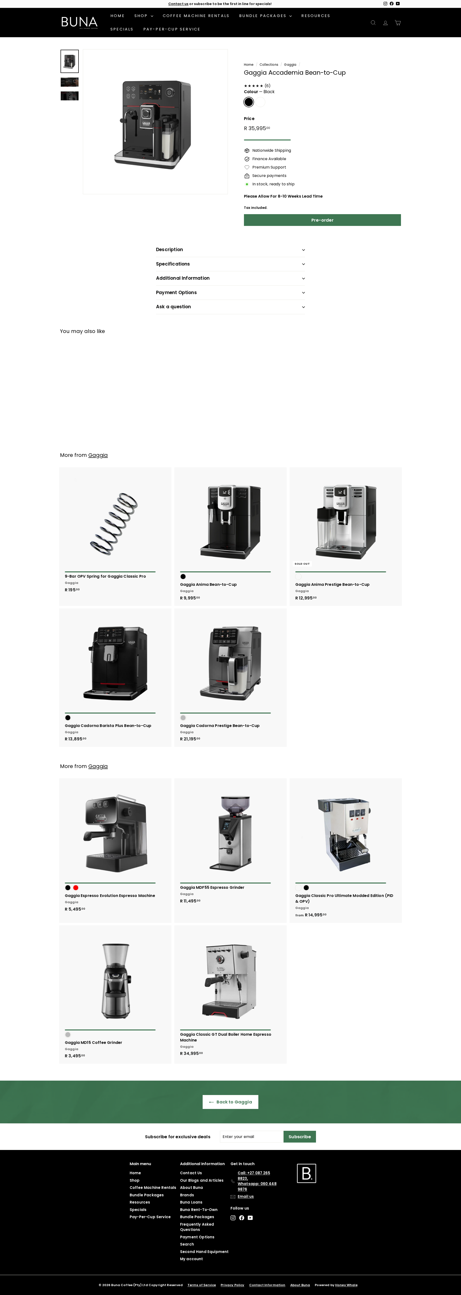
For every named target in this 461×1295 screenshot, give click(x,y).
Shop (142, 15)
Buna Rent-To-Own (199, 1209)
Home (117, 15)
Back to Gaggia (234, 1102)
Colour (259, 92)
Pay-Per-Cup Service (172, 29)
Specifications (173, 264)
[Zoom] (155, 121)
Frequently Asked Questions (197, 1227)
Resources (315, 15)
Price (249, 118)
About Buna (191, 1187)
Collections (269, 64)
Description (169, 249)
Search (187, 1244)
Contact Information (267, 1285)
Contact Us (191, 1172)
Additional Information (183, 278)
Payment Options (176, 292)
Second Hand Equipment (204, 1251)
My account (191, 1258)
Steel (260, 102)
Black (249, 102)
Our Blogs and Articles (202, 1180)
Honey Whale (346, 1285)
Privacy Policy (232, 1285)
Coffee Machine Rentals (196, 15)
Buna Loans (191, 1202)
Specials (122, 29)
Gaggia (290, 64)
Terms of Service (202, 1285)
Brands (187, 1195)
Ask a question (173, 306)
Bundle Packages (263, 15)
